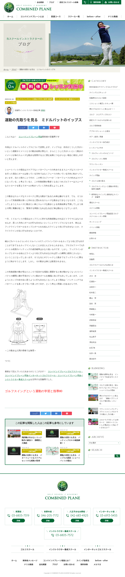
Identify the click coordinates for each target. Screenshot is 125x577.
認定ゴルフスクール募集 (69, 2)
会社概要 (40, 2)
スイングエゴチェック (97, 92)
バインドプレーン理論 (32, 137)
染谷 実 (92, 304)
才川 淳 (92, 276)
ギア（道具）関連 (96, 137)
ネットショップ (95, 222)
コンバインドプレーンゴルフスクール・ (65, 371)
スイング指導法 (82, 560)
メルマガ (97, 564)
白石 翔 (92, 348)
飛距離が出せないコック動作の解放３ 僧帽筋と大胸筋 (32, 440)
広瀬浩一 (92, 281)
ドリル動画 (113, 16)
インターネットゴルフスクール (97, 549)
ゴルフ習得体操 (95, 126)
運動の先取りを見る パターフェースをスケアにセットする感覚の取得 (32, 458)
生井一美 (92, 353)
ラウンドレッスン (96, 164)
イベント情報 (94, 227)
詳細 (18, 521)
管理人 (91, 254)
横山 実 (92, 298)
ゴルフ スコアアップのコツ (100, 114)
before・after (94, 16)
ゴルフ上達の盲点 (99, 181)
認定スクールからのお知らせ (100, 120)
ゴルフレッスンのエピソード (102, 153)
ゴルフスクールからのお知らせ (101, 265)
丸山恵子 (92, 337)
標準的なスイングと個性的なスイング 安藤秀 (105, 195)
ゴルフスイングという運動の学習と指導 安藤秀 (32, 433)
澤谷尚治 (92, 342)
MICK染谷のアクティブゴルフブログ (103, 87)
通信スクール (94, 203)
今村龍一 (92, 315)
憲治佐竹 (92, 359)
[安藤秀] (9, 110)
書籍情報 (92, 233)
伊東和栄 (92, 320)
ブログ (51, 2)
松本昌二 (92, 293)
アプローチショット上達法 (99, 131)
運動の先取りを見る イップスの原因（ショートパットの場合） (70, 458)
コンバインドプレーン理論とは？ (57, 560)
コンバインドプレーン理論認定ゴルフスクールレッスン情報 (103, 215)
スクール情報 (94, 208)
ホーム (10, 16)
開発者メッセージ (30, 560)
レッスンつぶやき (96, 148)
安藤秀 (91, 259)
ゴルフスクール (27, 549)
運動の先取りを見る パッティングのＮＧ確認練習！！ (70, 440)
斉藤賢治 (92, 326)
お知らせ (92, 238)
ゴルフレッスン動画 (99, 159)
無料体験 (97, 2)
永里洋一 (92, 287)
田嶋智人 (92, 309)
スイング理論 (94, 175)
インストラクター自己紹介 (99, 142)
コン (20, 137)
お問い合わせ (113, 2)
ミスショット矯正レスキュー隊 (101, 103)
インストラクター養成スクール (101, 170)
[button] (8, 85)
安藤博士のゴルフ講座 (97, 98)
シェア (22, 128)
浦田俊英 (92, 331)
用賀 (43, 110)
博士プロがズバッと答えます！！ (102, 109)
